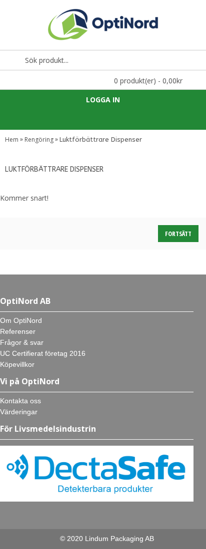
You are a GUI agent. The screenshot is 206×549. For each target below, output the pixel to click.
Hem (11, 139)
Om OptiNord (21, 320)
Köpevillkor (17, 364)
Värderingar (19, 412)
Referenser (18, 331)
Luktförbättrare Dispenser (101, 139)
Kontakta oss (20, 401)
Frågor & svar (22, 342)
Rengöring (39, 139)
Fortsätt (178, 233)
